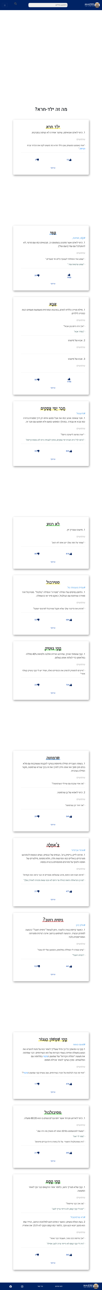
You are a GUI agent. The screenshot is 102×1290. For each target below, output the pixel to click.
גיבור (45, 1056)
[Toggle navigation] (5, 5)
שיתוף (53, 167)
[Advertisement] (58, 199)
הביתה (82, 148)
